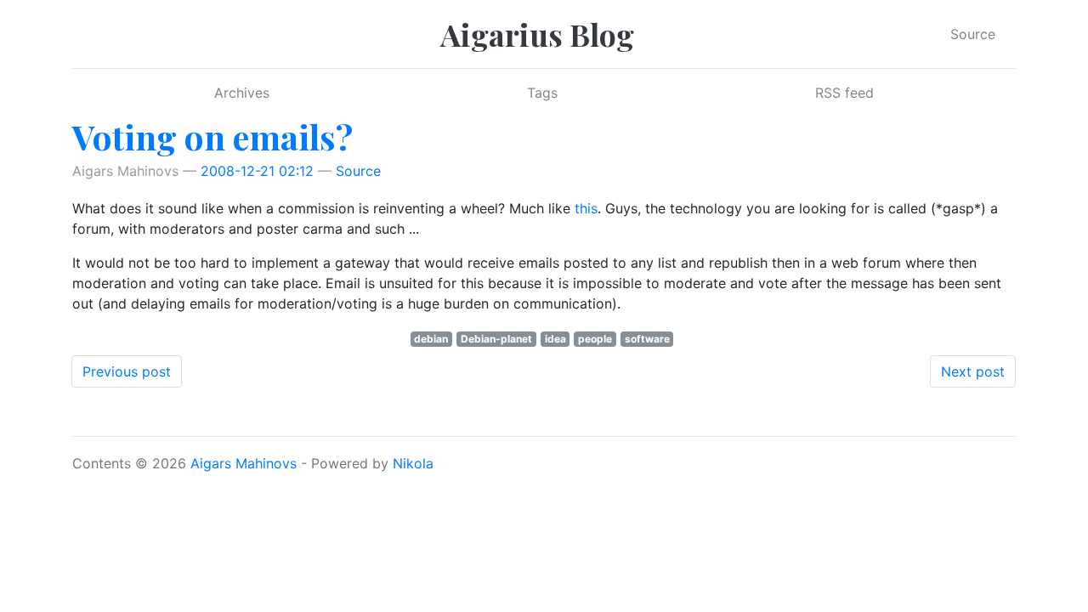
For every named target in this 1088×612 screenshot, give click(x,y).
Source (972, 34)
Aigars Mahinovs (243, 463)
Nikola (413, 463)
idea (555, 338)
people (595, 338)
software (647, 338)
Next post (973, 371)
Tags (542, 92)
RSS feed (844, 92)
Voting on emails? (212, 136)
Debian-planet (496, 338)
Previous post (126, 371)
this (586, 208)
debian (431, 338)
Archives (241, 92)
